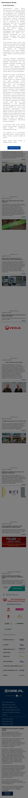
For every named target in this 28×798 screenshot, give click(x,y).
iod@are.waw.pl (14, 116)
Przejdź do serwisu (14, 147)
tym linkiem (6, 68)
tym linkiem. (9, 39)
